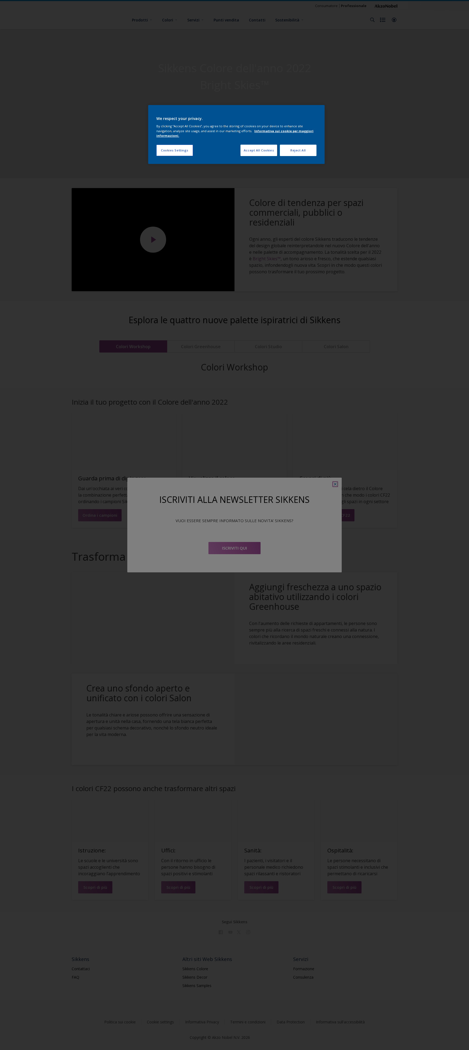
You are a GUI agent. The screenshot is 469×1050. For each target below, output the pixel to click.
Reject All (298, 150)
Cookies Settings (174, 150)
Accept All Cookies (259, 150)
